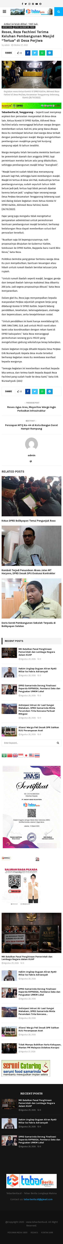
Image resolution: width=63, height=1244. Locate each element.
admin (7, 45)
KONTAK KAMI (47, 1232)
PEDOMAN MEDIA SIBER (17, 1232)
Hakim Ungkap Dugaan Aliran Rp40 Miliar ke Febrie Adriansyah (37, 670)
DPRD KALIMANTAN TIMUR (25, 27)
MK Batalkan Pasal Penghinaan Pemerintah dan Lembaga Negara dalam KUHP (37, 652)
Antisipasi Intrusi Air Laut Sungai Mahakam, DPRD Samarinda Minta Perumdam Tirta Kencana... (37, 1011)
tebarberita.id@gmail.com (38, 1199)
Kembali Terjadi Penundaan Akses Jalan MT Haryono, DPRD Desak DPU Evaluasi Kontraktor (28, 572)
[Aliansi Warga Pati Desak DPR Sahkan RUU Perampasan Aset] (9, 731)
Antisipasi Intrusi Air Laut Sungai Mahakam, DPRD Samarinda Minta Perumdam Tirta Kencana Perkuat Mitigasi (37, 709)
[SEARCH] (57, 743)
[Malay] (32, 755)
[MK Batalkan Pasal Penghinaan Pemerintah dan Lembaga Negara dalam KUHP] (9, 653)
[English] (15, 755)
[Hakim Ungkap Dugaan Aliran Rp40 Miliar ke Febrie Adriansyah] (9, 672)
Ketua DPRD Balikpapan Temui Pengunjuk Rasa (29, 520)
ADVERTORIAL (7, 27)
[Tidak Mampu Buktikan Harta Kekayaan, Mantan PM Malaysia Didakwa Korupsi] (9, 1048)
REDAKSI (34, 1232)
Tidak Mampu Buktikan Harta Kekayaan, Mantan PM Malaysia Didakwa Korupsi (40, 1046)
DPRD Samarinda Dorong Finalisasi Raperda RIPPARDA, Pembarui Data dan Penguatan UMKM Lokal (39, 688)
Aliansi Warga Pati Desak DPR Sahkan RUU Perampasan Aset (39, 729)
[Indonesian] (21, 755)
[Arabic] (4, 755)
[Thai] (37, 755)
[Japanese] (26, 755)
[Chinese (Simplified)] (10, 755)
